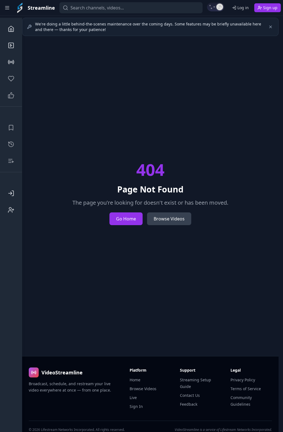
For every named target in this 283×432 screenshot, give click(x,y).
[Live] (11, 62)
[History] (11, 144)
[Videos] (11, 45)
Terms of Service (245, 388)
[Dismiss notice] (270, 27)
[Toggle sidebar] (7, 8)
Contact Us (190, 395)
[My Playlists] (11, 161)
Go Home (126, 219)
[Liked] (11, 95)
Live (133, 397)
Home (135, 379)
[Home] (11, 29)
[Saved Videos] (11, 127)
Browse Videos (169, 219)
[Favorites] (11, 78)
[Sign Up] (11, 210)
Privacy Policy (242, 379)
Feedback (188, 404)
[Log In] (11, 193)
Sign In (136, 406)
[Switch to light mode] (215, 6)
